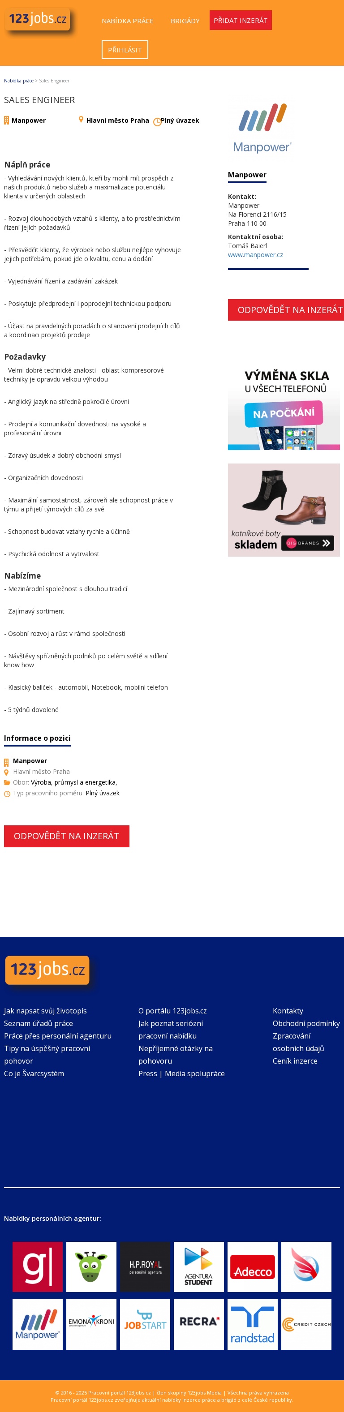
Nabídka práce (128, 20)
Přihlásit (125, 49)
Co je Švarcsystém (34, 1073)
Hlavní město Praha (117, 120)
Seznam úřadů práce (38, 1023)
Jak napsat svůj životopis (45, 1011)
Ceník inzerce (295, 1061)
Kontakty (288, 1011)
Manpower (29, 120)
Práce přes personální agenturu (58, 1036)
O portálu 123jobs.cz (172, 1011)
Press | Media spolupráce (181, 1073)
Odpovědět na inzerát (67, 836)
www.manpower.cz (255, 254)
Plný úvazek (180, 120)
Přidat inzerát (241, 20)
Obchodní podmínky (306, 1023)
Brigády (185, 20)
